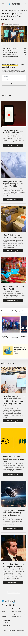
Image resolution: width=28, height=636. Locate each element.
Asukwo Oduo (16, 24)
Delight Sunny (8, 24)
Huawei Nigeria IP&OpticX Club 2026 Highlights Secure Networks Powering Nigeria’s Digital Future (10, 337)
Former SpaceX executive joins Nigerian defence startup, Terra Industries (13, 566)
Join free (15, 84)
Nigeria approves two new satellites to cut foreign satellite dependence (14, 512)
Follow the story (11, 145)
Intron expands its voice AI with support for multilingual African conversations (14, 15)
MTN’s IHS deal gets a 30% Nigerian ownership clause (13, 459)
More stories (14, 592)
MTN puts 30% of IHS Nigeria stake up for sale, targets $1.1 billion (13, 184)
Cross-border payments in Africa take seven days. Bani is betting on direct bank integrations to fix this (13, 401)
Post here (16, 353)
